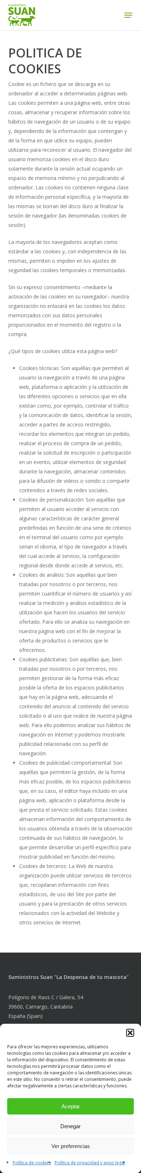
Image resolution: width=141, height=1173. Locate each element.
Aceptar (70, 1106)
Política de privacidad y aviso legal (90, 1163)
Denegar (70, 1126)
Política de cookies (32, 1163)
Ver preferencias (70, 1146)
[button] (130, 1032)
